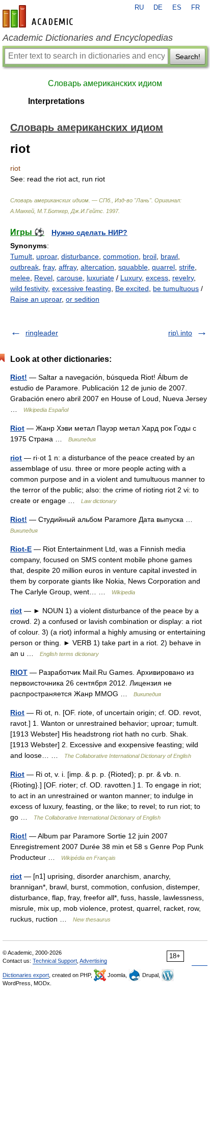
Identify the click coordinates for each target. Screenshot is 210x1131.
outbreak (24, 267)
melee (20, 278)
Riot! (18, 377)
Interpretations (56, 101)
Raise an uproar (36, 299)
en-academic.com (39, 16)
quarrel (163, 267)
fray (49, 267)
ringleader (41, 333)
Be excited (132, 288)
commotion (121, 256)
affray (67, 267)
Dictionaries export (26, 975)
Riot (17, 428)
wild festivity (29, 288)
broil (149, 256)
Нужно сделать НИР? (89, 232)
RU (139, 7)
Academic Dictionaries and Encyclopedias (88, 38)
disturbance (80, 256)
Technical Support (55, 961)
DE (158, 7)
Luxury (131, 278)
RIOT (19, 672)
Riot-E (21, 549)
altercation (97, 267)
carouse (70, 278)
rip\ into (180, 333)
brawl (169, 256)
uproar (46, 256)
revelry (183, 278)
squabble (133, 267)
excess (157, 278)
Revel (43, 278)
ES (176, 7)
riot (16, 458)
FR (195, 7)
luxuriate (100, 278)
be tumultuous (176, 288)
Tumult (21, 256)
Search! (187, 56)
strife (187, 267)
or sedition (82, 299)
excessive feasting (81, 288)
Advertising (93, 961)
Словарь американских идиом (105, 83)
